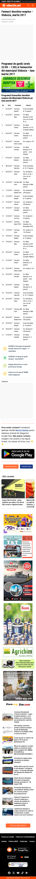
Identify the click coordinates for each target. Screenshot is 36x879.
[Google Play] (27, 873)
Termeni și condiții (7, 837)
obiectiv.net (13, 5)
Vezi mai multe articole (18, 825)
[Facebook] (9, 873)
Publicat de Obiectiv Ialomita (8, 19)
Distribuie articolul (11, 466)
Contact (32, 841)
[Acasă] (3, 5)
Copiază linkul (26, 466)
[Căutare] (28, 5)
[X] (13, 873)
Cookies (4, 841)
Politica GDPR (13, 841)
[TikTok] (22, 873)
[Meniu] (33, 5)
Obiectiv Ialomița (22, 430)
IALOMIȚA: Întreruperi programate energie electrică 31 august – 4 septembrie (19, 348)
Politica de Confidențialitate (25, 837)
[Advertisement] (18, 43)
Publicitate (23, 841)
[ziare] (11, 704)
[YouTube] (18, 873)
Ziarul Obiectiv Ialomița (11, 1)
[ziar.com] (24, 704)
